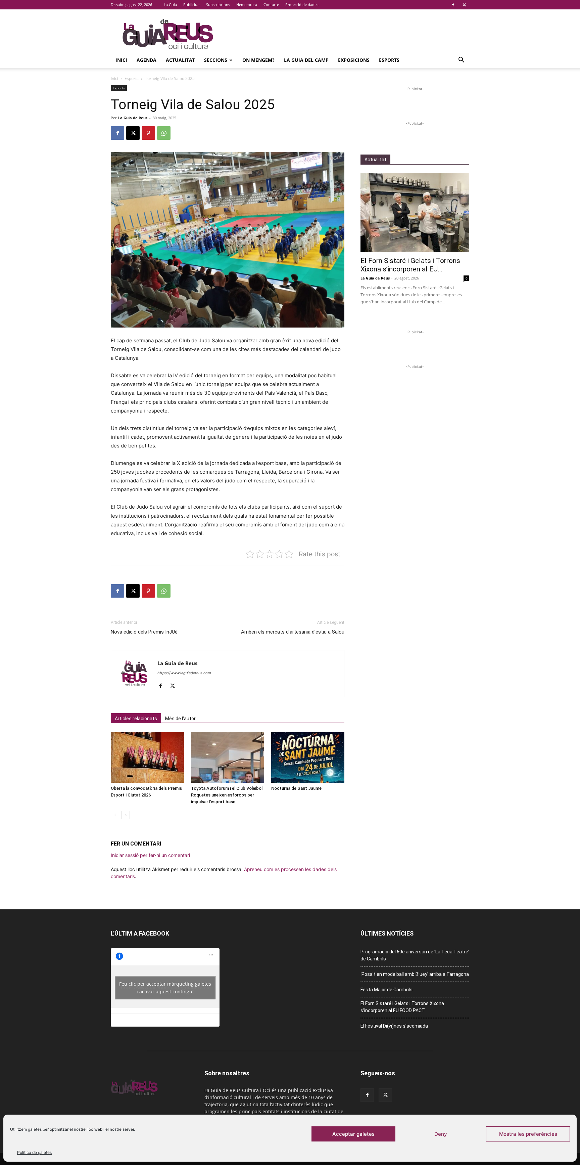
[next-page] (126, 815)
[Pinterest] (148, 133)
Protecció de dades (301, 4)
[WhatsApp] (164, 133)
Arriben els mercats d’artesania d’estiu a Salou (292, 632)
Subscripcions (218, 4)
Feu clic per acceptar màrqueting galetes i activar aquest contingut (165, 988)
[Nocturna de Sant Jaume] (307, 757)
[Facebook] (453, 4)
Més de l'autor (180, 718)
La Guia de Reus (132, 117)
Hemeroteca (246, 4)
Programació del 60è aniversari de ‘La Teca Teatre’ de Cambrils (414, 955)
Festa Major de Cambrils (386, 989)
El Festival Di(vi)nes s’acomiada (394, 1026)
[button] (461, 60)
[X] (464, 4)
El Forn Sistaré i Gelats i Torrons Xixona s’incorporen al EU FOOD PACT (402, 1007)
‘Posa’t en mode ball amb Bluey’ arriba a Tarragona (414, 974)
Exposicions (354, 60)
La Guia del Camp (306, 60)
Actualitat (180, 60)
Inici (121, 60)
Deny (440, 1134)
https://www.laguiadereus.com (184, 673)
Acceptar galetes (353, 1134)
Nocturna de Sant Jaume (296, 788)
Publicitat (191, 4)
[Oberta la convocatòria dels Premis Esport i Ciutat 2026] (147, 757)
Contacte (271, 4)
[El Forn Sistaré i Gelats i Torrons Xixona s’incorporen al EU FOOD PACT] (414, 212)
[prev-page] (115, 815)
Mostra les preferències (528, 1134)
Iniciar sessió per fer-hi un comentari (150, 855)
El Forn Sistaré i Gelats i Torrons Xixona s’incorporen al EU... (410, 265)
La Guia (170, 4)
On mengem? (258, 60)
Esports (389, 60)
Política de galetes (34, 1152)
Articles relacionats (136, 718)
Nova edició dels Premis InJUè (144, 632)
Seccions (215, 60)
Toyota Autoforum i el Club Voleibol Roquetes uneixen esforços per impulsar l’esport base (226, 795)
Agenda (146, 60)
